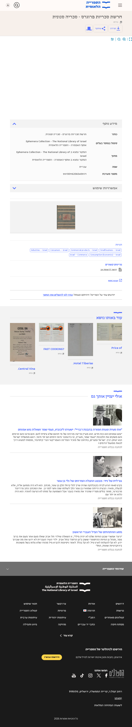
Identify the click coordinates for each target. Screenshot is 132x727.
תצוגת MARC (113, 281)
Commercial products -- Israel (84, 250)
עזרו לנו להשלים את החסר (58, 295)
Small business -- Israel (110, 250)
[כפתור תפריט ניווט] (120, 5)
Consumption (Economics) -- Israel (105, 254)
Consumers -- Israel (58, 250)
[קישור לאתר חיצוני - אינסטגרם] (90, 675)
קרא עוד (68, 635)
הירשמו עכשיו (51, 657)
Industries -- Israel (39, 250)
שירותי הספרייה (113, 569)
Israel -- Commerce (78, 254)
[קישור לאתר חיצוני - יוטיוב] (74, 675)
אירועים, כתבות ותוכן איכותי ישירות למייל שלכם (99, 657)
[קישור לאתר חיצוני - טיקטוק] (82, 675)
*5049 (118, 698)
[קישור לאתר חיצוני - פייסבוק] (106, 675)
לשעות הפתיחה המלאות (108, 705)
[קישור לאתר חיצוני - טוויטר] (99, 675)
